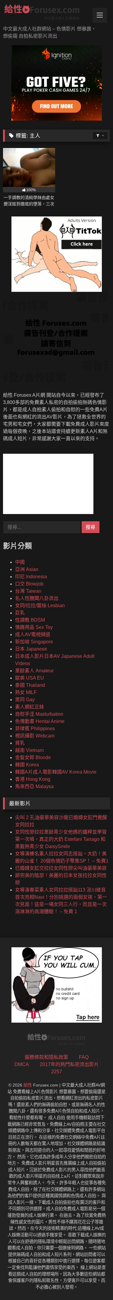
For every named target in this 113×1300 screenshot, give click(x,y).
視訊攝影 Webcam (35, 735)
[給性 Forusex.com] (46, 13)
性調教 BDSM (30, 620)
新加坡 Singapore (34, 641)
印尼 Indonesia (31, 576)
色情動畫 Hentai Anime (39, 721)
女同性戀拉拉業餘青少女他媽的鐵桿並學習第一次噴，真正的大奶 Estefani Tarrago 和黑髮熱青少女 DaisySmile (61, 839)
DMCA (21, 1064)
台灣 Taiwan (28, 591)
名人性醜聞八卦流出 (36, 598)
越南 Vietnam (29, 750)
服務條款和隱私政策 (46, 1057)
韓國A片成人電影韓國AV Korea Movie (55, 772)
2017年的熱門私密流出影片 (69, 1064)
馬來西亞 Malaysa (34, 786)
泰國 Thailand (30, 685)
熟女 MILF (26, 692)
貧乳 (20, 743)
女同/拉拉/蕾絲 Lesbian (40, 605)
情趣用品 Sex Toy (34, 627)
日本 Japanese (31, 649)
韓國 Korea (27, 764)
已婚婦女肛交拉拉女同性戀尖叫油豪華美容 (61, 868)
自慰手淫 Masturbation (39, 714)
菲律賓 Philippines (35, 728)
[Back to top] (94, 1282)
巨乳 (20, 612)
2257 (56, 1071)
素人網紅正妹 (29, 706)
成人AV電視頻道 (32, 634)
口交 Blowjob (29, 583)
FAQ (84, 1057)
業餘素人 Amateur (34, 670)
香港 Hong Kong (32, 779)
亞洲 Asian (26, 569)
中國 (20, 562)
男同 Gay (25, 699)
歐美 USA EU (29, 677)
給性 (28, 1085)
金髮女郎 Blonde (33, 757)
